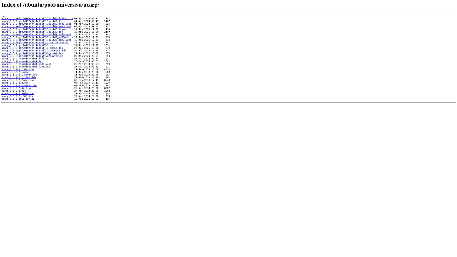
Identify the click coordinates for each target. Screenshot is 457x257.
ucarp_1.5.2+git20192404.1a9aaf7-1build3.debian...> (37, 29)
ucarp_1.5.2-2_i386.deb (17, 96)
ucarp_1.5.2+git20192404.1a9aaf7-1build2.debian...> (37, 18)
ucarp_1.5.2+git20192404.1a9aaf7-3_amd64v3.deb (33, 50)
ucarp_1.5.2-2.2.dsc (15, 82)
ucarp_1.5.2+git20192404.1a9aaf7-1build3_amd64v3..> (37, 37)
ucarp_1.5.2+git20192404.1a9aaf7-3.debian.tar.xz (35, 42)
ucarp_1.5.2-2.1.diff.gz (17, 69)
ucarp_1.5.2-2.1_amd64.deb (19, 74)
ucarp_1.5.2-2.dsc (13, 90)
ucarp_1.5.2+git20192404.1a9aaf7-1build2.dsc (32, 21)
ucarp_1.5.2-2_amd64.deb (17, 93)
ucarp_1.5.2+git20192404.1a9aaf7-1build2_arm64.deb (36, 26)
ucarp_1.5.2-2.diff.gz (16, 88)
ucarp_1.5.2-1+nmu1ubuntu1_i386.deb (25, 66)
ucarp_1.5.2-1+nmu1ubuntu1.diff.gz (25, 58)
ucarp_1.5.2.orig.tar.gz (17, 98)
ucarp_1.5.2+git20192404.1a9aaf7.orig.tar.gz (32, 56)
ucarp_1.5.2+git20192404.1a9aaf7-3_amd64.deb (32, 48)
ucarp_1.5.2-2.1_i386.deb (18, 77)
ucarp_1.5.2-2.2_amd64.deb (19, 85)
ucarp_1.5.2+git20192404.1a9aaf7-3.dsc (27, 45)
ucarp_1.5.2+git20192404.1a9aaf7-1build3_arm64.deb (36, 40)
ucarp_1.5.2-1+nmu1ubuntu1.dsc (22, 61)
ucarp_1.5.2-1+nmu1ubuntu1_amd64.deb (26, 64)
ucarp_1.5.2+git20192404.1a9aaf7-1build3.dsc (32, 32)
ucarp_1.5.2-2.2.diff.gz (17, 80)
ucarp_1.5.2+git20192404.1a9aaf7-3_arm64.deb (32, 53)
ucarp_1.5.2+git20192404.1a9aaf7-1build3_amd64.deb (36, 34)
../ (3, 15)
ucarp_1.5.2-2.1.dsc (15, 72)
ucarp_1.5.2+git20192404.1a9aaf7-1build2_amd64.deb (36, 23)
